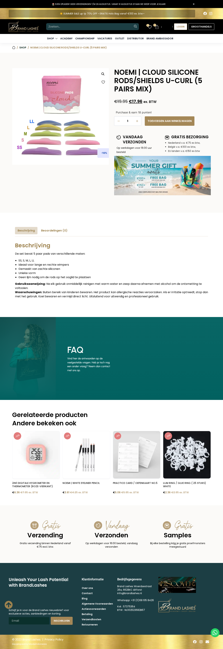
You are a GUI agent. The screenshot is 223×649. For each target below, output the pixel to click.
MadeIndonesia (38, 644)
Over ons (87, 588)
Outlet (119, 38)
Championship (85, 38)
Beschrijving (26, 231)
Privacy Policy (54, 640)
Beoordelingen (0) (54, 231)
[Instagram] (210, 13)
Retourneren (90, 624)
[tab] (26, 230)
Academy (66, 38)
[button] (103, 74)
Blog (84, 598)
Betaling (87, 614)
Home (13, 47)
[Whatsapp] (215, 632)
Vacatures (104, 38)
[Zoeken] (135, 26)
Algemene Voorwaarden (97, 603)
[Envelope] (207, 641)
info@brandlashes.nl (129, 593)
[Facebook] (205, 13)
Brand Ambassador (160, 38)
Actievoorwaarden (94, 609)
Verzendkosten (91, 619)
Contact (87, 593)
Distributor (135, 38)
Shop (22, 47)
